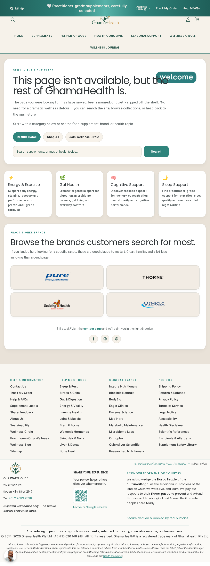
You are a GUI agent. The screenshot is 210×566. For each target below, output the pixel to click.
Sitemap (16, 451)
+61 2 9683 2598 (20, 498)
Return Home (27, 137)
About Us (17, 418)
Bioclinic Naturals (121, 392)
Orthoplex (116, 438)
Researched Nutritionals (126, 451)
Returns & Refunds (172, 392)
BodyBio (115, 399)
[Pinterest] (116, 339)
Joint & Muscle (70, 418)
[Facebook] (93, 339)
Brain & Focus (69, 425)
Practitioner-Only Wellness (29, 438)
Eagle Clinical (119, 405)
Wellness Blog (20, 444)
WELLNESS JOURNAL (105, 47)
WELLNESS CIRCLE (182, 36)
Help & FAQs (191, 8)
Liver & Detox (69, 444)
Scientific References (174, 431)
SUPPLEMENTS (42, 36)
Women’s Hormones (74, 431)
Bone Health (69, 451)
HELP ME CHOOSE (73, 36)
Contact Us (18, 386)
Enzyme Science (121, 412)
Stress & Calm (70, 392)
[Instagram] (105, 339)
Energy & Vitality (71, 405)
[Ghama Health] (105, 19)
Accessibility (168, 418)
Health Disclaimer (171, 425)
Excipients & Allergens (175, 438)
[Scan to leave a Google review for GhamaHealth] (94, 495)
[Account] (187, 19)
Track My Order (167, 8)
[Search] (12, 19)
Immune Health (71, 412)
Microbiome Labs (121, 431)
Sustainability (20, 425)
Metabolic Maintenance (126, 425)
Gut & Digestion (71, 399)
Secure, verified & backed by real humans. (158, 518)
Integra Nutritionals (123, 386)
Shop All (53, 137)
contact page (92, 328)
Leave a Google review (90, 507)
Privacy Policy (168, 399)
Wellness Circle (21, 431)
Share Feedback (21, 412)
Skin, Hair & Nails (72, 438)
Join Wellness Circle (84, 137)
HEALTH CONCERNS (108, 36)
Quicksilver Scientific (124, 444)
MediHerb (116, 418)
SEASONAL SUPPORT (146, 36)
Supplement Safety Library (178, 444)
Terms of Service (171, 405)
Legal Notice (168, 412)
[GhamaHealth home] (33, 468)
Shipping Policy (170, 386)
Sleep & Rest (69, 386)
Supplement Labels (24, 405)
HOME (18, 36)
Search (156, 151)
